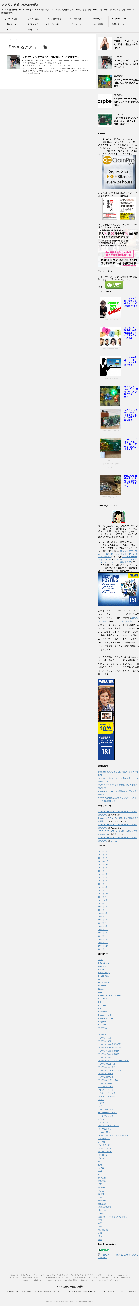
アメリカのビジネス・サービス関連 (113, 1060)
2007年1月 (103, 942)
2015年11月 (103, 897)
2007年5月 (103, 929)
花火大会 (102, 1210)
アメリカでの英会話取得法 (109, 1044)
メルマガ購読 (97, 24)
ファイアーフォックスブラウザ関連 (113, 1135)
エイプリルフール (105, 1087)
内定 (100, 1161)
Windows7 (102, 1025)
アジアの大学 (104, 1028)
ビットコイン (32, 30)
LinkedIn (102, 989)
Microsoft (102, 992)
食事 (100, 1239)
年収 (100, 1171)
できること (52, 65)
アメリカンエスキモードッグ (110, 1070)
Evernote (102, 969)
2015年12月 (103, 894)
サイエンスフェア (40, 65)
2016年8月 (103, 871)
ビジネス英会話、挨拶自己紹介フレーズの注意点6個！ (131, 302)
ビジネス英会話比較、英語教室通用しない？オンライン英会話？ (130, 333)
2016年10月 (103, 864)
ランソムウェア (105, 1152)
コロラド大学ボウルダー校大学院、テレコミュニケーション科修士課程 (117, 554)
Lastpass (102, 986)
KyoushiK (14, 1275)
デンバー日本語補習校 (107, 1113)
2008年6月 (103, 913)
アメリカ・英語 (32, 19)
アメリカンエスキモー (107, 1067)
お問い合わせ (11, 24)
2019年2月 (103, 851)
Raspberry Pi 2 (52, 60)
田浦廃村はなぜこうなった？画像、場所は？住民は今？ (126, 44)
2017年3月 (103, 855)
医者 (100, 1165)
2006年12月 (103, 946)
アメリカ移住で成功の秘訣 (19, 4)
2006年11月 (103, 949)
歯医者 (101, 1194)
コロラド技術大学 (124, 621)
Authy (100, 960)
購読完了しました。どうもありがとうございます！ (99, 1280)
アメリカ (28, 65)
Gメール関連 (103, 982)
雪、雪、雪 (103, 1230)
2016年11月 (103, 861)
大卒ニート (103, 1168)
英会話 (101, 1213)
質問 (100, 1220)
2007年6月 (103, 926)
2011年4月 (102, 900)
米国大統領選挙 (105, 1207)
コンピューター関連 (44, 63)
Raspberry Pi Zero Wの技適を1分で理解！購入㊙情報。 (126, 101)
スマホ (101, 1100)
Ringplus (102, 1021)
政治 (100, 1174)
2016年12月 (103, 858)
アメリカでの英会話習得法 (109, 1047)
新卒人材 (102, 1178)
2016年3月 (103, 887)
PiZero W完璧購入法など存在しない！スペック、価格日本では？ (126, 121)
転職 (100, 1223)
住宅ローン (103, 1155)
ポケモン (102, 1142)
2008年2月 (103, 916)
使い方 (101, 1158)
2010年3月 (103, 903)
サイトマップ (32, 24)
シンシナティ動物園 (106, 1096)
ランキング (10, 30)
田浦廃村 (102, 1200)
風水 (100, 1236)
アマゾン (102, 1034)
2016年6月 (103, 877)
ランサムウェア (105, 1148)
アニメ (101, 1031)
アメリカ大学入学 (105, 1073)
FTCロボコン (104, 976)
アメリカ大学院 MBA (108, 1080)
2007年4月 (103, 933)
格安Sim (101, 1187)
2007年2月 (103, 939)
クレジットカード (105, 1090)
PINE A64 (41, 60)
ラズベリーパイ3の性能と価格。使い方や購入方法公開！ (126, 82)
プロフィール (76, 24)
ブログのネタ (104, 1139)
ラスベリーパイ (64, 65)
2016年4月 (103, 884)
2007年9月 (103, 920)
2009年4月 (103, 907)
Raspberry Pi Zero (119, 19)
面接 (100, 1233)
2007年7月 (103, 923)
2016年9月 (103, 868)
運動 (100, 1226)
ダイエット (103, 1106)
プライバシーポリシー (54, 24)
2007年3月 (103, 936)
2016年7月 (103, 874)
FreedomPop (104, 973)
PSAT (100, 1008)
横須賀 (101, 1191)
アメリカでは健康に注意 (108, 1051)
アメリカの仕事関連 (106, 1064)
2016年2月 (103, 890)
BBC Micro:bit (104, 963)
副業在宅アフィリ (119, 24)
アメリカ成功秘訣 (105, 1083)
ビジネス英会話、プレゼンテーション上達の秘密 (130, 361)
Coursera (102, 966)
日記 (100, 1184)
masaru (114, 841)
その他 (101, 1103)
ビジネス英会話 (11, 19)
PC (99, 1002)
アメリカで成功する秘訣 (108, 1054)
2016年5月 (103, 881)
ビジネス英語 (104, 1132)
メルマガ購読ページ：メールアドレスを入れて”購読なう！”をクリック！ (70, 1278)
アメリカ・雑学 (105, 1041)
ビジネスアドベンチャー (108, 1126)
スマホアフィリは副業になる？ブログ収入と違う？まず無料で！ (70, 1275)
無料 (100, 1197)
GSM (100, 979)
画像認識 (102, 1204)
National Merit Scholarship (109, 995)
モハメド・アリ (105, 1145)
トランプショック (105, 1116)
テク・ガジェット (60, 63)
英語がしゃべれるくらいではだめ (112, 1217)
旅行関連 (102, 1181)
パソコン (102, 1119)
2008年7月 (103, 910)
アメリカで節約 (76, 19)
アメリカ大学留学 (54, 19)
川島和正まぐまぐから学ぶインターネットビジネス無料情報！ (54, 1280)
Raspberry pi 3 (97, 19)
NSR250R (102, 999)
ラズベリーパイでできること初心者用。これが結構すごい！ (51, 57)
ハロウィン (103, 1122)
